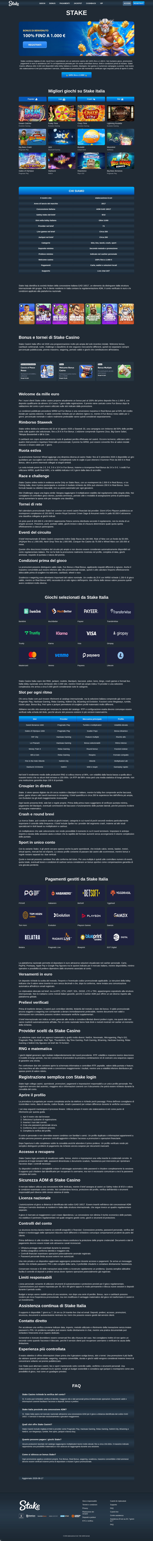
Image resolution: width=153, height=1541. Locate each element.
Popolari (31, 99)
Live (60, 99)
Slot (118, 99)
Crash (89, 99)
